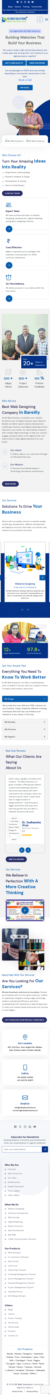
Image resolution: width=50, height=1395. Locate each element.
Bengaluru (27, 1354)
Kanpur (20, 1367)
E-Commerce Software (18, 1257)
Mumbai (18, 1354)
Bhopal (12, 1367)
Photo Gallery (14, 1191)
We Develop (10, 722)
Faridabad (20, 1370)
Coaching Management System (22, 1274)
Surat (29, 1360)
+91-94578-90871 (25, 1080)
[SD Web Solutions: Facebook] (18, 2)
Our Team (12, 1178)
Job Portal (12, 1266)
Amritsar (37, 1367)
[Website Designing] (25, 559)
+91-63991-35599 (25, 1077)
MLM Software (14, 1252)
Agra (19, 1364)
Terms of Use (17, 1391)
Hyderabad (38, 1354)
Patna (41, 1364)
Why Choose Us (15, 1173)
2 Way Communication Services (22, 1239)
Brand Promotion (15, 1226)
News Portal (13, 1261)
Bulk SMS (12, 1235)
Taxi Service (13, 1322)
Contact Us (13, 1335)
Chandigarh (21, 1360)
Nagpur (37, 1360)
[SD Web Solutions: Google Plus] (29, 2)
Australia (25, 1373)
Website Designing (25, 583)
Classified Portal (15, 1291)
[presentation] (22, 609)
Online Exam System (17, 1270)
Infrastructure (14, 1182)
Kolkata (10, 1357)
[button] (25, 910)
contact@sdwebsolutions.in (25, 1110)
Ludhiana (10, 1370)
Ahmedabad (26, 1357)
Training (26, 7)
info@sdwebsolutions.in (25, 1107)
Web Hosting (13, 1217)
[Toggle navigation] (45, 19)
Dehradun (30, 1370)
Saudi (16, 1373)
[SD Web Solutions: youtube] (32, 2)
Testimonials (36, 7)
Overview (12, 1169)
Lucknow (27, 1364)
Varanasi (29, 1367)
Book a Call (25, 80)
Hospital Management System (21, 1283)
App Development (16, 1230)
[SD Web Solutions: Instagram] (25, 2)
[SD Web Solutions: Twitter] (21, 2)
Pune (17, 1357)
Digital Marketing (15, 1222)
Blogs (10, 7)
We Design (9, 699)
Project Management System (21, 1287)
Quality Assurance (16, 1186)
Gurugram (11, 1364)
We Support (10, 736)
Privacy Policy (32, 1391)
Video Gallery (14, 1195)
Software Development (18, 1213)
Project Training (14, 1318)
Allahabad (40, 1370)
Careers (17, 7)
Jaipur (36, 1357)
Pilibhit (33, 1373)
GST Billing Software (17, 1296)
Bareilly (10, 1354)
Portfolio (12, 1331)
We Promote (10, 729)
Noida (35, 1364)
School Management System (21, 1278)
